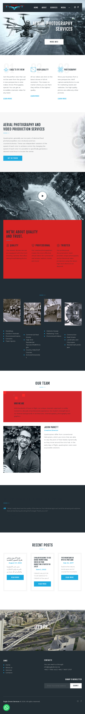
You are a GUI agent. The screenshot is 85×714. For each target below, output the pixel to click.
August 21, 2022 (15, 563)
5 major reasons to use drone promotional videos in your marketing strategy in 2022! (42, 562)
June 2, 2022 (41, 569)
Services (9, 670)
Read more (15, 577)
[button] (7, 519)
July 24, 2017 (68, 563)
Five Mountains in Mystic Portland (67, 559)
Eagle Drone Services (11, 701)
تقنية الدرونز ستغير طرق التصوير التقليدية (14, 559)
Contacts (9, 673)
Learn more (7, 99)
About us (9, 667)
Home (8, 665)
